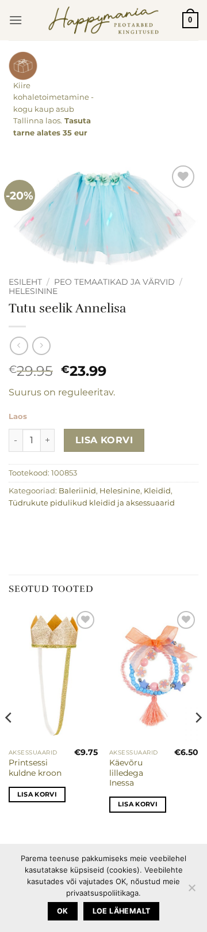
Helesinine (33, 291)
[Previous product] (41, 345)
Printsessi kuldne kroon (35, 768)
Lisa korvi (104, 440)
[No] (191, 891)
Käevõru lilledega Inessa (126, 772)
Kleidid (157, 490)
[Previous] (9, 741)
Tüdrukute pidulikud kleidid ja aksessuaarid (92, 503)
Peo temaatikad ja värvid (114, 281)
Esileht (25, 281)
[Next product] (19, 345)
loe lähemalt (122, 911)
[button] (15, 20)
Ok (62, 911)
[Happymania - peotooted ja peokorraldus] (103, 20)
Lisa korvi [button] (37, 794)
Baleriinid (77, 490)
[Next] (198, 741)
